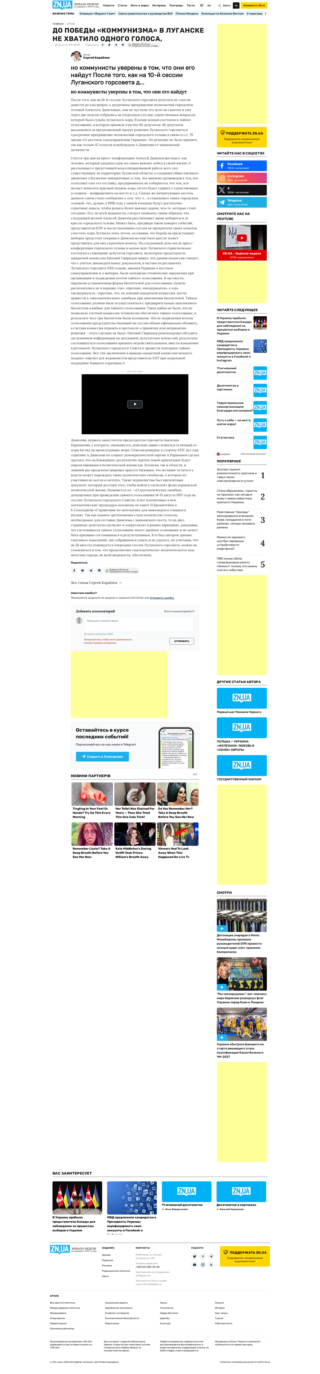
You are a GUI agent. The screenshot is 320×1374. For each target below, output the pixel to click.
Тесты (191, 5)
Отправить (181, 641)
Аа (236, 5)
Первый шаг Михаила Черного (239, 712)
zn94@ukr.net (143, 1275)
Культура (165, 1323)
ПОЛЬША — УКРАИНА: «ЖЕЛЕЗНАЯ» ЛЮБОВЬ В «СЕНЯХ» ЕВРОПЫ (235, 746)
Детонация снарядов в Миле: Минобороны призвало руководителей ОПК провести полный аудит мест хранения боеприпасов (239, 943)
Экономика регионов (62, 1328)
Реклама (107, 1265)
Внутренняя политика (62, 1302)
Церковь (165, 1318)
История (220, 1308)
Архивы (106, 1255)
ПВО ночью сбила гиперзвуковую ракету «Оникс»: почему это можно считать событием (237, 564)
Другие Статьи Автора (239, 682)
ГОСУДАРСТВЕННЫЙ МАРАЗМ (239, 779)
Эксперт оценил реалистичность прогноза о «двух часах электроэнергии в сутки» (237, 475)
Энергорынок (57, 1318)
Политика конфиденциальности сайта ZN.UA (245, 1362)
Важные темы (63, 13)
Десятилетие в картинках (228, 387)
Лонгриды (176, 5)
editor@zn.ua (155, 1284)
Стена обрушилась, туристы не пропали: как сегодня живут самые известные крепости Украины (237, 496)
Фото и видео (140, 5)
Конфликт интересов (117, 1313)
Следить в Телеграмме (105, 756)
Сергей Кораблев (96, 57)
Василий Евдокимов (232, 1209)
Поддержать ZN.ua (254, 5)
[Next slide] (265, 13)
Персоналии (112, 1323)
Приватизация (58, 1323)
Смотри (224, 893)
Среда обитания (169, 1313)
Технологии (167, 1308)
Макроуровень (58, 1313)
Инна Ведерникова (176, 1209)
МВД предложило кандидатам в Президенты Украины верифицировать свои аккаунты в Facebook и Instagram (234, 350)
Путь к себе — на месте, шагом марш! (234, 422)
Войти (226, 5)
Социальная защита (116, 1302)
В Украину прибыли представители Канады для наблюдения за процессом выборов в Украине (234, 325)
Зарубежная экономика (118, 1308)
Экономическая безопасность (122, 1318)
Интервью (159, 5)
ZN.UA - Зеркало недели (242, 253)
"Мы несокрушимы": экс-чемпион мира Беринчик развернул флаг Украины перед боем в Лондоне (241, 998)
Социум (219, 1302)
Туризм (219, 1318)
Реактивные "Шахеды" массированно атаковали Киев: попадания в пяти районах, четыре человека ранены (236, 519)
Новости (108, 5)
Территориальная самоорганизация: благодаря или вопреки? (235, 406)
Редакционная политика (116, 1271)
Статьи (122, 5)
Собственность (223, 1323)
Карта (105, 1276)
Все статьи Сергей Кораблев (94, 583)
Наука (163, 1302)
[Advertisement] (119, 684)
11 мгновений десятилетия (226, 370)
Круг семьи (221, 1313)
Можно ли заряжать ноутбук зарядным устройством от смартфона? (231, 543)
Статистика (225, 437)
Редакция (107, 1260)
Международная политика (65, 1308)
